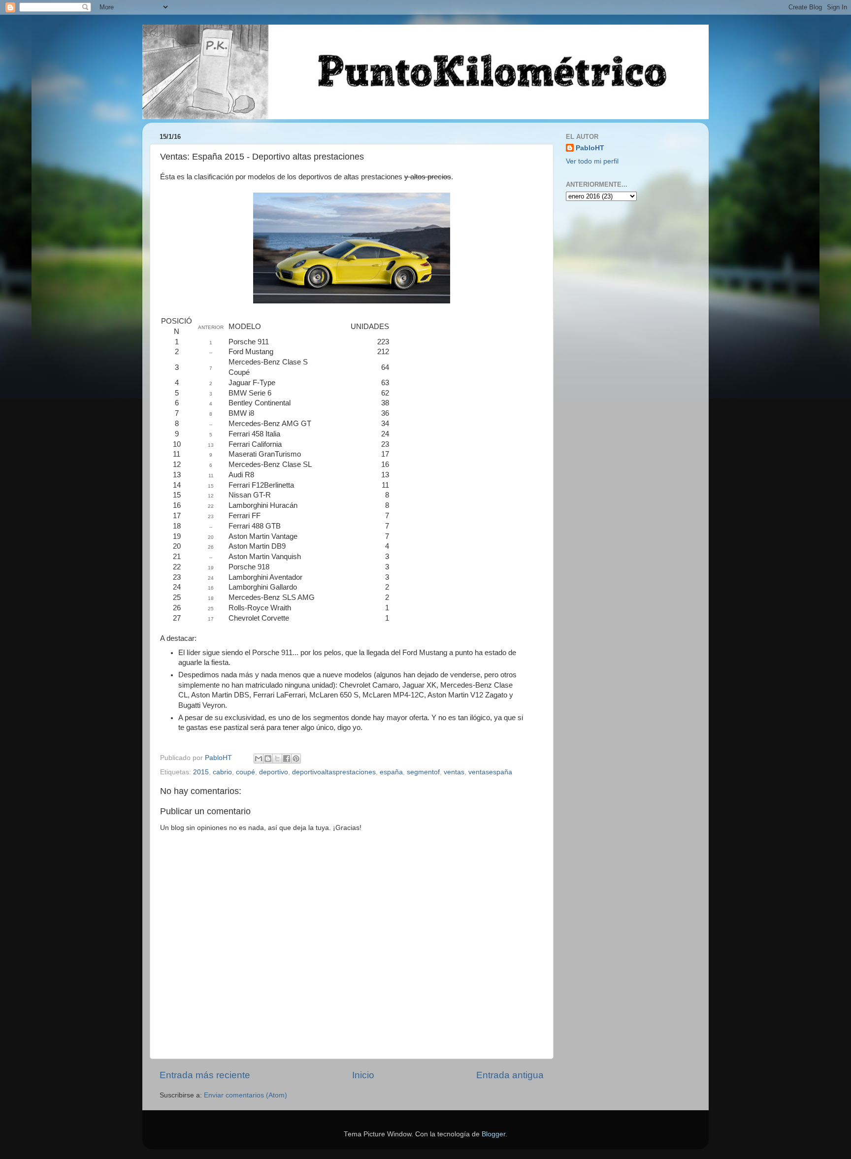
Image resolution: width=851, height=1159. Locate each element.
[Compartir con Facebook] (287, 758)
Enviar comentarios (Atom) (245, 1095)
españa (391, 772)
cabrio (222, 772)
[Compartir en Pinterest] (296, 758)
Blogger (493, 1134)
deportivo (273, 772)
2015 (201, 772)
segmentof (423, 772)
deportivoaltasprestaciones (334, 772)
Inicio (363, 1075)
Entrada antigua (510, 1075)
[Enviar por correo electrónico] (258, 758)
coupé (245, 772)
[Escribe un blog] (268, 758)
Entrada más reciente (205, 1075)
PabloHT (590, 148)
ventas (454, 772)
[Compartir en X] (277, 758)
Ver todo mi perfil (592, 161)
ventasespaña (490, 772)
